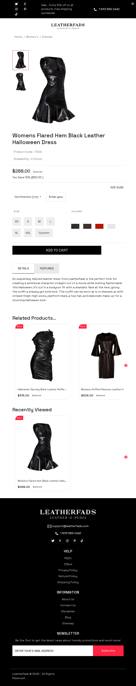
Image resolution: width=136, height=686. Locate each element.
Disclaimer (68, 611)
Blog (68, 617)
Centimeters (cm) (27, 197)
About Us (68, 599)
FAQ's (68, 558)
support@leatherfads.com (70, 526)
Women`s (32, 37)
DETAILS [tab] (23, 268)
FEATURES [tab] (47, 268)
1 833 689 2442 (109, 9)
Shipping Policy (68, 582)
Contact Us (68, 605)
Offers (68, 564)
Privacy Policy (68, 570)
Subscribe (108, 651)
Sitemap (68, 623)
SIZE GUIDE (117, 187)
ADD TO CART (57, 250)
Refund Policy (68, 576)
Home (18, 37)
